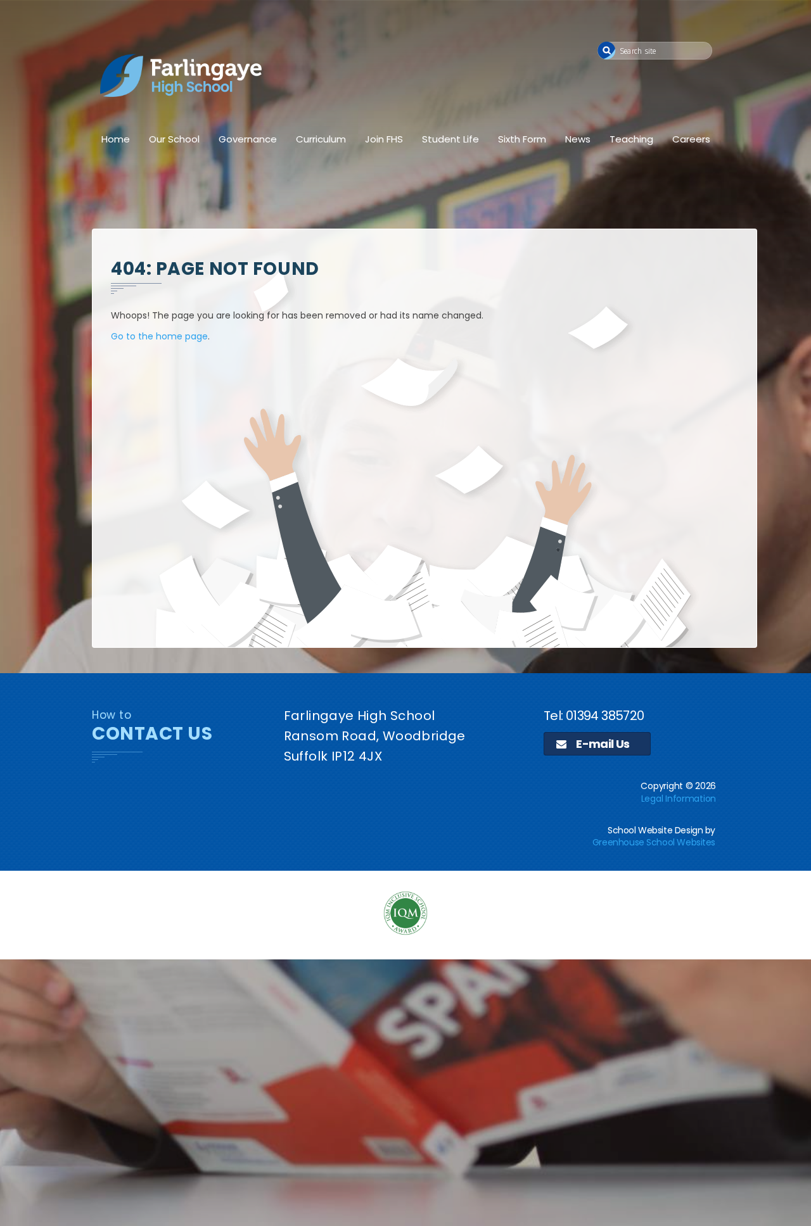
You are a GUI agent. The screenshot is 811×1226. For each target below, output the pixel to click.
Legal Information (678, 798)
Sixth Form (522, 139)
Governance (248, 139)
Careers (691, 139)
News (578, 139)
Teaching (631, 139)
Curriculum (321, 139)
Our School (174, 139)
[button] (606, 50)
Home (115, 139)
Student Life (450, 139)
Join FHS (384, 139)
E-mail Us (602, 744)
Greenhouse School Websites (653, 842)
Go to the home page (159, 336)
